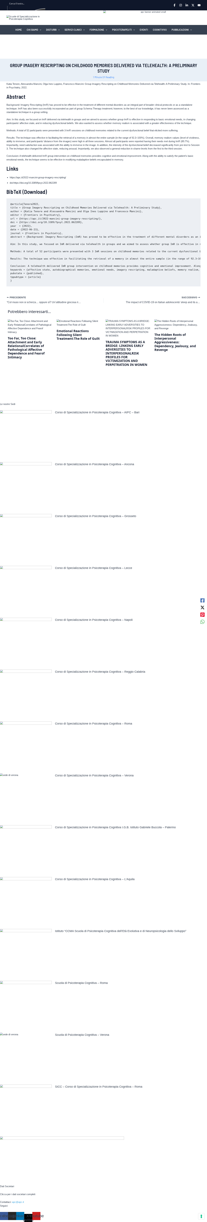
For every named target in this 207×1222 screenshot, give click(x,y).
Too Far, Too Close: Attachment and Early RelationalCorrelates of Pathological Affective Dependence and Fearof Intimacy (26, 347)
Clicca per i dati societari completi (17, 1194)
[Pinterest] (202, 615)
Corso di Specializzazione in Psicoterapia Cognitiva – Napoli (94, 619)
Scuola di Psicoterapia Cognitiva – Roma (81, 983)
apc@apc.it (18, 1202)
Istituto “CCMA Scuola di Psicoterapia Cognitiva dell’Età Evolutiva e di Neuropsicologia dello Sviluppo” (120, 931)
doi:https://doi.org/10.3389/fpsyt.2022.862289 (33, 182)
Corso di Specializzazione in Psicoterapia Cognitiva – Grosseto (95, 516)
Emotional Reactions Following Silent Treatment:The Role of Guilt (78, 335)
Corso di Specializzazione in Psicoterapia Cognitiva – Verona (94, 775)
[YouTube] (199, 5)
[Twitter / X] (202, 607)
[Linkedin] (186, 5)
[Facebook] (174, 5)
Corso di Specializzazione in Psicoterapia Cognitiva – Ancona (94, 464)
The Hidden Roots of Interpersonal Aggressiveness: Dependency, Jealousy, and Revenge (175, 342)
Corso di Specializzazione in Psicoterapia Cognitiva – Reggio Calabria (100, 671)
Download (34, 191)
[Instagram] (180, 5)
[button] (39, 29)
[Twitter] (192, 5)
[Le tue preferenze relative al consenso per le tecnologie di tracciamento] (201, 1216)
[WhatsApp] (202, 622)
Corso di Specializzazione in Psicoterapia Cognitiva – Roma (93, 723)
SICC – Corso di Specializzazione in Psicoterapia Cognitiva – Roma (98, 1086)
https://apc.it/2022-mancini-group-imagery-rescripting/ (38, 177)
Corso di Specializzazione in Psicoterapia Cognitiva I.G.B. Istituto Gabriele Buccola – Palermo (115, 827)
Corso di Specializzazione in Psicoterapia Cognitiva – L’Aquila (95, 879)
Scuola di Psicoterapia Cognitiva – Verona (82, 1034)
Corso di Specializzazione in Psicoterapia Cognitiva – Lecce (93, 568)
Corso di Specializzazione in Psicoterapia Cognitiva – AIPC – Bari (97, 412)
